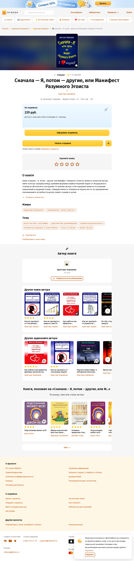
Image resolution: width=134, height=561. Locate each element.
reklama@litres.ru (11, 552)
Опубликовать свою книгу (33, 239)
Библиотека (94, 12)
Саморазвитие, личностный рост (61, 210)
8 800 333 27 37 (30, 541)
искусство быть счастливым (36, 223)
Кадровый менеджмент (34, 210)
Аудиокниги (25, 20)
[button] (107, 311)
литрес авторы (85, 228)
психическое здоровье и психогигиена (40, 228)
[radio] (56, 164)
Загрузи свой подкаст (120, 20)
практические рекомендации (64, 223)
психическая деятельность (91, 223)
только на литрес (68, 228)
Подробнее (89, 550)
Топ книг (81, 20)
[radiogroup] (67, 164)
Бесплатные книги (46, 20)
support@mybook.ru (48, 541)
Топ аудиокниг (98, 20)
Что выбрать (76, 12)
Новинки (65, 20)
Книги (9, 20)
